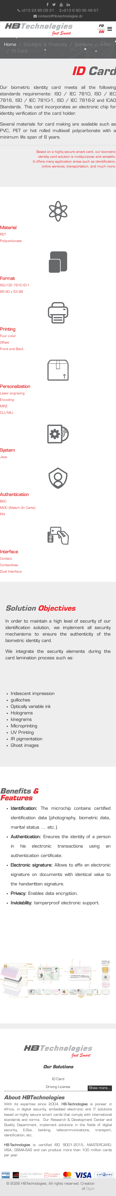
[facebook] (47, 5)
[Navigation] (109, 29)
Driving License (58, 1087)
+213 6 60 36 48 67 (80, 10)
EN (101, 31)
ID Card (58, 1079)
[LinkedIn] (68, 5)
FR (101, 26)
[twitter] (54, 5)
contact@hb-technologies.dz (60, 16)
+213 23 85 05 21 (37, 10)
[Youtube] (61, 5)
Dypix (90, 1189)
